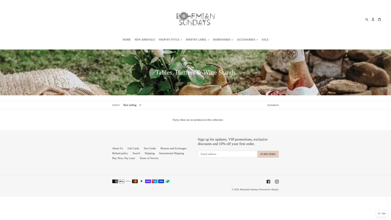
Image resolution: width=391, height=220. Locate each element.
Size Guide (150, 148)
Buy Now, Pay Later (123, 158)
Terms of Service (149, 158)
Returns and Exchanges (173, 148)
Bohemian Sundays (249, 189)
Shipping (150, 153)
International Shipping (171, 153)
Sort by (116, 105)
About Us (117, 148)
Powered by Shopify (269, 189)
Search (136, 153)
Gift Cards (133, 148)
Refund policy (120, 153)
